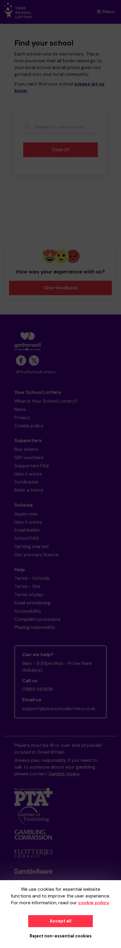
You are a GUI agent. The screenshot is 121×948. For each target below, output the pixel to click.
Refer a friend (28, 490)
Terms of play (28, 594)
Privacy (22, 417)
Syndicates (26, 482)
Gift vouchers (28, 457)
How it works (28, 474)
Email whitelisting (32, 603)
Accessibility (27, 611)
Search (60, 149)
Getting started (31, 546)
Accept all (60, 921)
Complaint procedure (37, 619)
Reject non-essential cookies (61, 936)
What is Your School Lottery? (46, 401)
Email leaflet (27, 530)
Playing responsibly (35, 627)
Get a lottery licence (36, 555)
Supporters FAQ (31, 466)
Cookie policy (28, 426)
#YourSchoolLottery (36, 371)
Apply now (25, 514)
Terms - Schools (31, 578)
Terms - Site (27, 586)
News (20, 409)
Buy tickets (26, 449)
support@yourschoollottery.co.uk (58, 708)
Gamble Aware (64, 774)
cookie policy (93, 903)
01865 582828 (37, 689)
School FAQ (26, 538)
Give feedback (60, 288)
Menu (108, 12)
